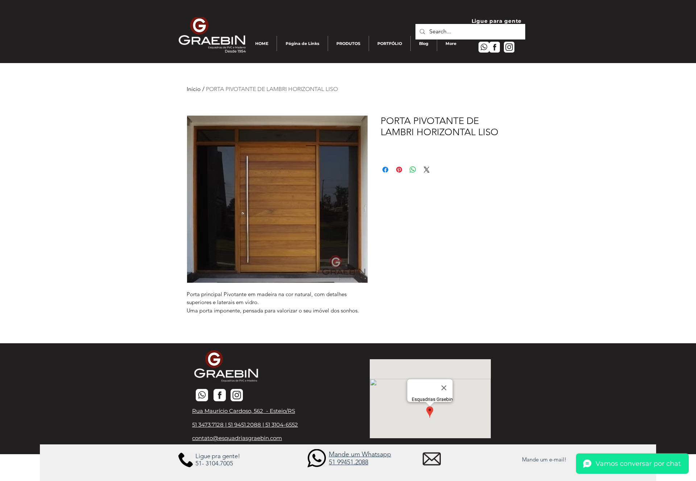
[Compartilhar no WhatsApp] (413, 169)
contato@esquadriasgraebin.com (237, 438)
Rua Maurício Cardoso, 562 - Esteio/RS (243, 410)
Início (194, 89)
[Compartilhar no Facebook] (385, 169)
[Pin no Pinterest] (399, 169)
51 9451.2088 (245, 424)
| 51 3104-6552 (280, 424)
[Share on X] (426, 169)
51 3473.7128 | (210, 424)
